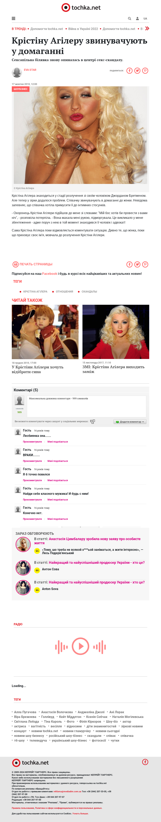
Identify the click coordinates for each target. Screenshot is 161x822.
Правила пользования (23, 808)
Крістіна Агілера (35, 291)
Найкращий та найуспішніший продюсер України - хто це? (97, 562)
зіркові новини (132, 726)
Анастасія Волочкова (57, 712)
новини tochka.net (44, 731)
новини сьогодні (108, 731)
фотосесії (99, 740)
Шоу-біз (112, 721)
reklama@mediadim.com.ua (67, 791)
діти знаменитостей (101, 726)
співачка (127, 736)
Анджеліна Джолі (91, 712)
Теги (18, 699)
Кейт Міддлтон (70, 717)
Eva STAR (30, 69)
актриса (20, 726)
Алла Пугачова (25, 712)
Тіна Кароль (53, 721)
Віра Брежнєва (25, 717)
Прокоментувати (32, 441)
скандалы (89, 291)
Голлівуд (47, 717)
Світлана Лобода (26, 721)
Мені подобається (58, 441)
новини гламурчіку (77, 731)
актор (127, 721)
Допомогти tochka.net (47, 29)
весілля (56, 726)
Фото (70, 721)
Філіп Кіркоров (90, 721)
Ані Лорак (116, 712)
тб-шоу (19, 740)
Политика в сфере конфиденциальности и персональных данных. (68, 808)
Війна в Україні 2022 (83, 29)
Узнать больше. (80, 813)
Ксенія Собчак (96, 717)
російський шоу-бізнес (65, 736)
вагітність (38, 726)
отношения (64, 291)
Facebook (49, 273)
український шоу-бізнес (69, 740)
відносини (74, 726)
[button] (137, 18)
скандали (94, 736)
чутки (115, 740)
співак (111, 736)
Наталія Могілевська (128, 717)
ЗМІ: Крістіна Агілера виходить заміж (113, 369)
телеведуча (38, 740)
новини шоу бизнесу (29, 736)
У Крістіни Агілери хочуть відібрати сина (37, 369)
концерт (20, 731)
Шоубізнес (20, 89)
